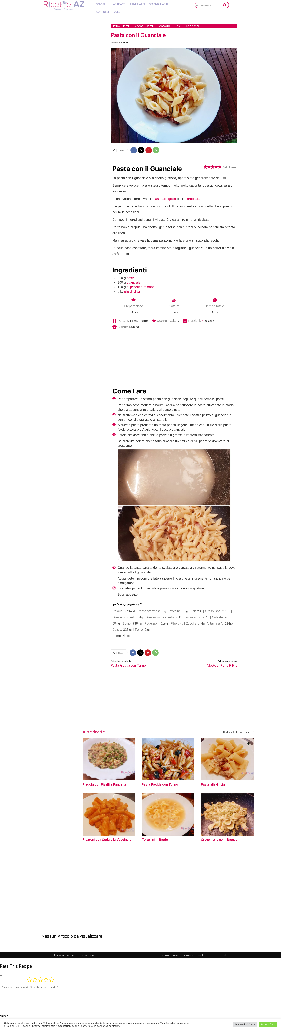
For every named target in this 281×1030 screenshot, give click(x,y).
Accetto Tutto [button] (268, 1024)
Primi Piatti (188, 955)
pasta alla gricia (165, 199)
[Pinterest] (148, 150)
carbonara (193, 199)
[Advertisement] (73, 69)
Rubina (124, 42)
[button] (205, 167)
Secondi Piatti (202, 955)
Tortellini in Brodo (155, 840)
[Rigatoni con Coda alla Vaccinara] (109, 814)
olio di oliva (132, 291)
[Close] (1, 975)
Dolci (225, 955)
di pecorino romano (140, 287)
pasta (131, 278)
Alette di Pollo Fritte (222, 665)
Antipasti (176, 955)
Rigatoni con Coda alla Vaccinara (107, 840)
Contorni (215, 955)
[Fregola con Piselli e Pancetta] (109, 759)
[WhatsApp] (156, 150)
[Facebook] (133, 150)
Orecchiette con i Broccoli (220, 840)
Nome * (4, 1015)
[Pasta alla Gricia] (227, 759)
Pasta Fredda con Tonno (128, 665)
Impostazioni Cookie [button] (245, 1024)
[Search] (225, 5)
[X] (141, 150)
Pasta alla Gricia (213, 784)
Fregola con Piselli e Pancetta (104, 784)
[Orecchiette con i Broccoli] (227, 814)
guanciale (133, 282)
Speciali (165, 955)
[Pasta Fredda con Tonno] (168, 759)
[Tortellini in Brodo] (168, 814)
